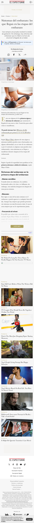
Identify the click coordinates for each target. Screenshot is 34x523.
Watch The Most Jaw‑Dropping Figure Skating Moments (17, 337)
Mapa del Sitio (17, 468)
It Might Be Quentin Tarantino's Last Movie (16, 440)
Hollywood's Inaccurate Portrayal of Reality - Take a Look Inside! (16, 415)
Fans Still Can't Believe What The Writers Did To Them (17, 285)
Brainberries (4, 255)
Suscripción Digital (17, 473)
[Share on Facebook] (14, 55)
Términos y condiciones (17, 483)
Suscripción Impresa (17, 470)
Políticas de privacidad (17, 485)
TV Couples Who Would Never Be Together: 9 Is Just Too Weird (16, 311)
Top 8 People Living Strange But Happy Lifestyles (14, 363)
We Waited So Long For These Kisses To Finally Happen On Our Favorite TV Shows (16, 259)
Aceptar (29, 519)
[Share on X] (19, 55)
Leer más (17, 226)
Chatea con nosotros (18, 476)
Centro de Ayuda (17, 487)
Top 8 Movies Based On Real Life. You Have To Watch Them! (16, 389)
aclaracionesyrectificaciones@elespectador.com (17, 501)
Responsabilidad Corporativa (17, 481)
